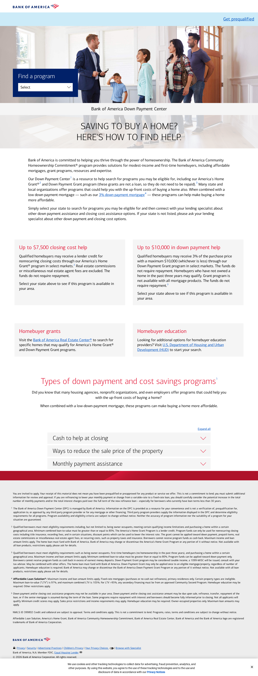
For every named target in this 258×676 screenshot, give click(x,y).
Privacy (21, 648)
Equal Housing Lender (66, 652)
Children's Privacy (73, 648)
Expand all (204, 429)
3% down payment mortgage (122, 194)
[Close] (252, 667)
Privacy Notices (156, 672)
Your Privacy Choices (97, 648)
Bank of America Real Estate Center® (62, 340)
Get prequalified (238, 19)
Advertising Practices (50, 648)
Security (31, 648)
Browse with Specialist (128, 648)
